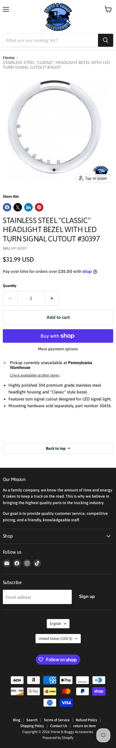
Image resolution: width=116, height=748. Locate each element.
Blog (16, 720)
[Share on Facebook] (7, 207)
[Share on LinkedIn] (28, 207)
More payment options (58, 349)
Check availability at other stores (34, 375)
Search (31, 720)
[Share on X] (18, 207)
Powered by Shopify (58, 738)
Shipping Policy (32, 726)
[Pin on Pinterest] (39, 207)
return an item (84, 726)
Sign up (87, 596)
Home (8, 57)
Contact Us (58, 726)
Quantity (9, 286)
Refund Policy (86, 720)
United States (55, 638)
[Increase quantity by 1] (52, 298)
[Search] (105, 40)
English (55, 624)
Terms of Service (57, 720)
